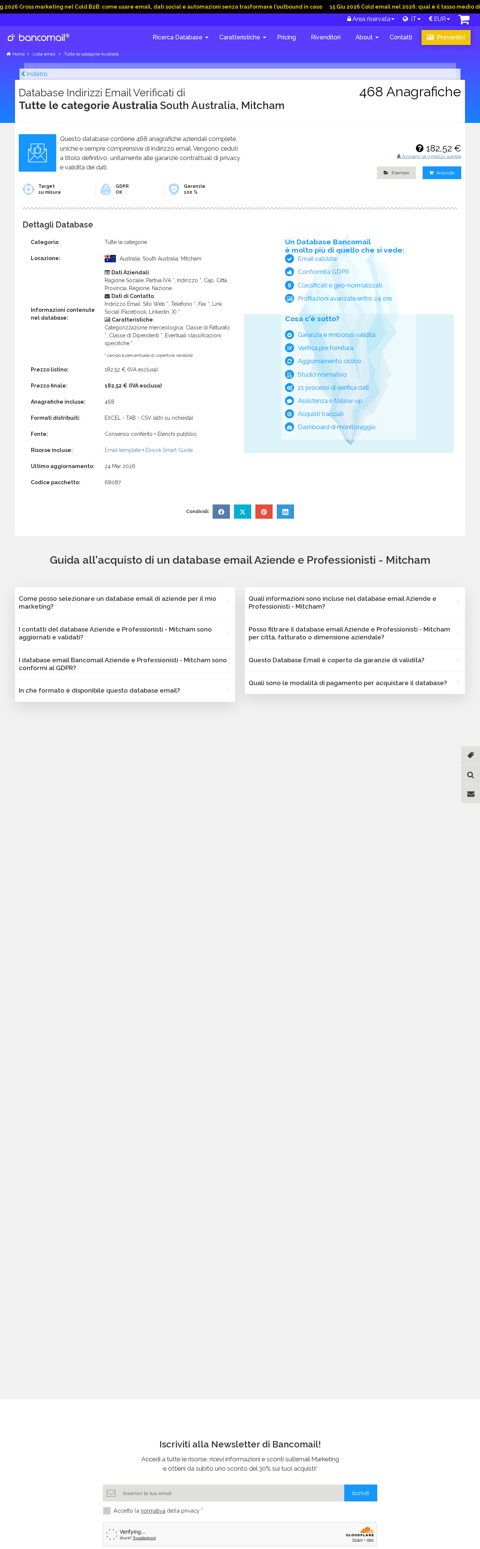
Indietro (36, 74)
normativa (153, 1510)
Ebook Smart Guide (169, 450)
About (364, 37)
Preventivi (450, 37)
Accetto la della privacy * (158, 1510)
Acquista (444, 172)
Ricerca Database (177, 37)
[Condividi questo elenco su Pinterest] (264, 511)
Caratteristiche (239, 37)
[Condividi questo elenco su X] (242, 511)
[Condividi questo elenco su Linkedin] (285, 511)
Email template (123, 450)
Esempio (399, 172)
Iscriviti (360, 1493)
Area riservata (370, 18)
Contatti (401, 37)
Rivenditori (325, 37)
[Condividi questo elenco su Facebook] (221, 511)
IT (412, 18)
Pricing (286, 37)
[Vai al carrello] (464, 21)
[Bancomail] (39, 43)
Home (18, 54)
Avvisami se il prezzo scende (431, 156)
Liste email (44, 54)
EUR (439, 18)
